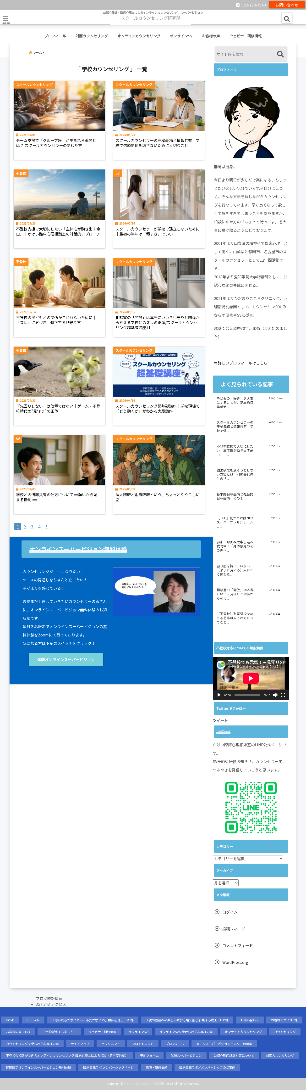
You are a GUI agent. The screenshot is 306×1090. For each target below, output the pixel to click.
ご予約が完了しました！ (59, 1031)
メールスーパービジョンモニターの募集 (224, 1043)
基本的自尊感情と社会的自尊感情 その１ (235, 496)
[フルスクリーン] (283, 695)
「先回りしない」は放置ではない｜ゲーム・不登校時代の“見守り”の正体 (58, 409)
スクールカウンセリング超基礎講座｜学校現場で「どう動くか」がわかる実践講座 (157, 409)
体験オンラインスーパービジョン (66, 659)
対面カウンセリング (92, 35)
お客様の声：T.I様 (18, 1031)
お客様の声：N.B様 (284, 1020)
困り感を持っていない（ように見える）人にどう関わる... (235, 570)
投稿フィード (233, 929)
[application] (251, 678)
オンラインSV (181, 35)
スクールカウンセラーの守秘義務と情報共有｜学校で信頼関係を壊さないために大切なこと (157, 143)
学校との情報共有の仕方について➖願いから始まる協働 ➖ (56, 497)
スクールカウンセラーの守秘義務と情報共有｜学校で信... (235, 426)
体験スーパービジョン (186, 1055)
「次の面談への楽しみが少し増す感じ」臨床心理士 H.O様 (187, 1020)
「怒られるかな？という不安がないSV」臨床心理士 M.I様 (93, 1020)
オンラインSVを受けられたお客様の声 (186, 1031)
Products (33, 1020)
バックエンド (110, 1043)
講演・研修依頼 (156, 1067)
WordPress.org (235, 962)
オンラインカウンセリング (138, 35)
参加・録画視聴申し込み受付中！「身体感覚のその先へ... (235, 546)
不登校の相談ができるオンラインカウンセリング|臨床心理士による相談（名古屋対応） (67, 1055)
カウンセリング (285, 1031)
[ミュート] (275, 695)
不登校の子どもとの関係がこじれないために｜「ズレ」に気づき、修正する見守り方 (56, 320)
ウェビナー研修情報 (246, 35)
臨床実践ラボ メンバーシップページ (108, 1067)
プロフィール (55, 35)
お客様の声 (211, 35)
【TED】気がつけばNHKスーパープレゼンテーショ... (235, 522)
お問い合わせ (286, 5)
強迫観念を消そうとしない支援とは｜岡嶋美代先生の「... (235, 474)
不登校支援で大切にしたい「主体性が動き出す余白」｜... (235, 450)
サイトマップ (80, 1043)
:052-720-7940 (253, 5)
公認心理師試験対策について (234, 1055)
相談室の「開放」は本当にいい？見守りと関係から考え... (235, 594)
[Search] (280, 54)
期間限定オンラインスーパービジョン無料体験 (38, 1067)
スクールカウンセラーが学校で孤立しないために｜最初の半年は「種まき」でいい (157, 231)
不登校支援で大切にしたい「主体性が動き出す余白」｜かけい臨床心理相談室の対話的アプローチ (58, 231)
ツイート (220, 720)
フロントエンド (143, 1043)
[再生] (219, 695)
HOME (10, 1020)
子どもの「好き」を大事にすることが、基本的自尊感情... (235, 402)
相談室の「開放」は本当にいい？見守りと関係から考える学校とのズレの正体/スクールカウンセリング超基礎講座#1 (157, 322)
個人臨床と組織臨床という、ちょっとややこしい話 (157, 497)
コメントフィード (237, 945)
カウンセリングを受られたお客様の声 (32, 1043)
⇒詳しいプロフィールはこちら (241, 363)
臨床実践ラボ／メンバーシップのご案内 (207, 1067)
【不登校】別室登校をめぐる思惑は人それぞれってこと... (235, 618)
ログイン (230, 912)
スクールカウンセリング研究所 (144, 1083)
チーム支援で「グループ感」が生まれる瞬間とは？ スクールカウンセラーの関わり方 (56, 143)
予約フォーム (149, 1055)
